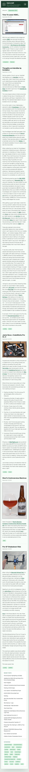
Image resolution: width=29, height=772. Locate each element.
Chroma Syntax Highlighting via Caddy (13, 675)
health (11, 754)
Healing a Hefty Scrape (9, 688)
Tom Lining (5, 368)
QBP (20, 212)
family (18, 749)
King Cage (10, 289)
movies (18, 759)
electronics (12, 749)
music (6, 761)
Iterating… (6, 696)
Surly (6, 214)
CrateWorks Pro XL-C (14, 370)
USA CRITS (22, 178)
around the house (18, 744)
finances (12, 62)
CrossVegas (15, 107)
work (22, 764)
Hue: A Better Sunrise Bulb (10, 733)
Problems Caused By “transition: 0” (12, 722)
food (12, 752)
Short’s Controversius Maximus (14, 478)
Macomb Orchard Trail (17, 572)
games (6, 754)
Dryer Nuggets (7, 682)
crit (3, 195)
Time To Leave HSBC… (10, 15)
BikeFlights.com (13, 442)
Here (3, 613)
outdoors (18, 761)
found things (17, 752)
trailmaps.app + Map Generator (11, 705)
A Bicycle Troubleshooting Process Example (14, 685)
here (21, 531)
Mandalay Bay (19, 180)
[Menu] (25, 4)
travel (10, 329)
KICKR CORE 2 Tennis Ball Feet (11, 693)
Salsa (11, 220)
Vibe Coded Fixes (8, 708)
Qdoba (21, 141)
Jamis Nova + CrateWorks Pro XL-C (13, 336)
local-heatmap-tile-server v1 (11, 715)
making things (8, 756)
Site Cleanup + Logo (8, 703)
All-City (18, 216)
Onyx (22, 578)
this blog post (6, 218)
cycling (4, 329)
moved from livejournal (10, 759)
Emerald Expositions (13, 315)
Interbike (15, 77)
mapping (15, 756)
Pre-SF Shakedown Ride (11, 547)
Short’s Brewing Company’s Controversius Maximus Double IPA (14, 523)
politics (6, 764)
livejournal (17, 754)
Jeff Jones (11, 287)
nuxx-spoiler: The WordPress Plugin (12, 690)
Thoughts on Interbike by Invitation (11, 69)
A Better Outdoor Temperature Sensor (13, 736)
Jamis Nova (7, 591)
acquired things (8, 744)
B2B (19, 224)
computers (5, 62)
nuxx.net (12, 761)
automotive (7, 747)
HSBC (8, 39)
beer (4, 540)
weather (10, 667)
